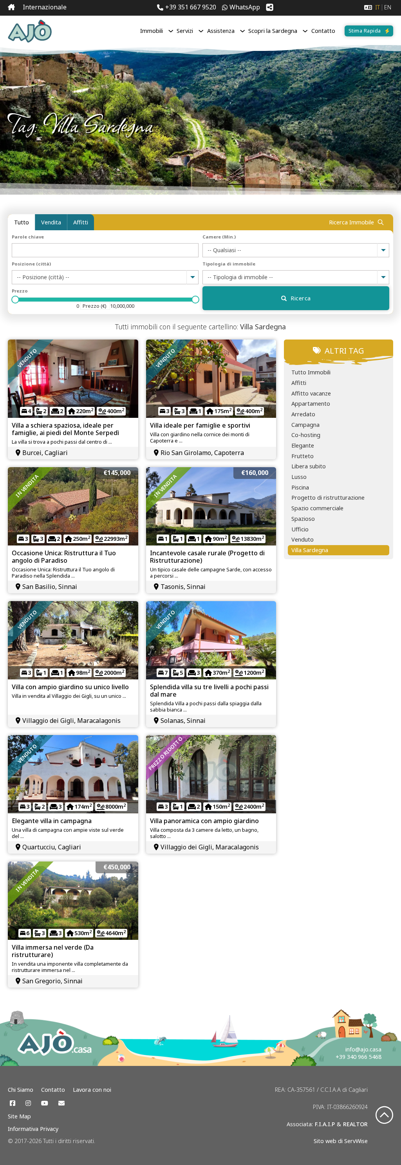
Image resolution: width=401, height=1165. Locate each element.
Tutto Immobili (311, 372)
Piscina (300, 487)
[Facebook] (12, 1103)
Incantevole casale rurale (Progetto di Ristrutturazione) (207, 557)
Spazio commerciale (317, 508)
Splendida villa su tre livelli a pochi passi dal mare (209, 691)
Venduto (302, 539)
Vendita (51, 222)
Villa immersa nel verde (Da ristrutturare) (53, 951)
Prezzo (20, 291)
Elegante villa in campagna (52, 820)
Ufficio (300, 529)
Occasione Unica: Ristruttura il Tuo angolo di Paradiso (64, 557)
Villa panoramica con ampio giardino (204, 820)
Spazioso (303, 518)
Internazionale (45, 7)
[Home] (11, 7)
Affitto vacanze (311, 393)
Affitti (80, 222)
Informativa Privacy (33, 1128)
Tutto (21, 222)
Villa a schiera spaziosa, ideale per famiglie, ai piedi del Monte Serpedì (65, 429)
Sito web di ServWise (341, 1141)
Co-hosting (305, 435)
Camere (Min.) (219, 237)
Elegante (302, 445)
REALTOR (355, 1124)
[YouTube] (44, 1103)
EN (387, 7)
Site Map (19, 1116)
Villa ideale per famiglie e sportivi (200, 425)
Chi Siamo (20, 1089)
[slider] (15, 299)
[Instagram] (28, 1103)
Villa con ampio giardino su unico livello (70, 687)
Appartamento (310, 403)
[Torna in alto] (384, 1115)
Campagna (305, 424)
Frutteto (302, 456)
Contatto (323, 31)
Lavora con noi (92, 1089)
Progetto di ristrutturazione (328, 497)
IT (377, 7)
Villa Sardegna (309, 550)
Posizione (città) (31, 264)
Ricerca (301, 298)
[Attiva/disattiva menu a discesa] (170, 31)
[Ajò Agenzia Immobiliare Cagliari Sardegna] (30, 31)
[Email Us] (61, 1103)
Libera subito (308, 466)
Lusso (299, 476)
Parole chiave (28, 237)
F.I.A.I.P (325, 1124)
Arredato (303, 414)
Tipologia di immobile (228, 264)
